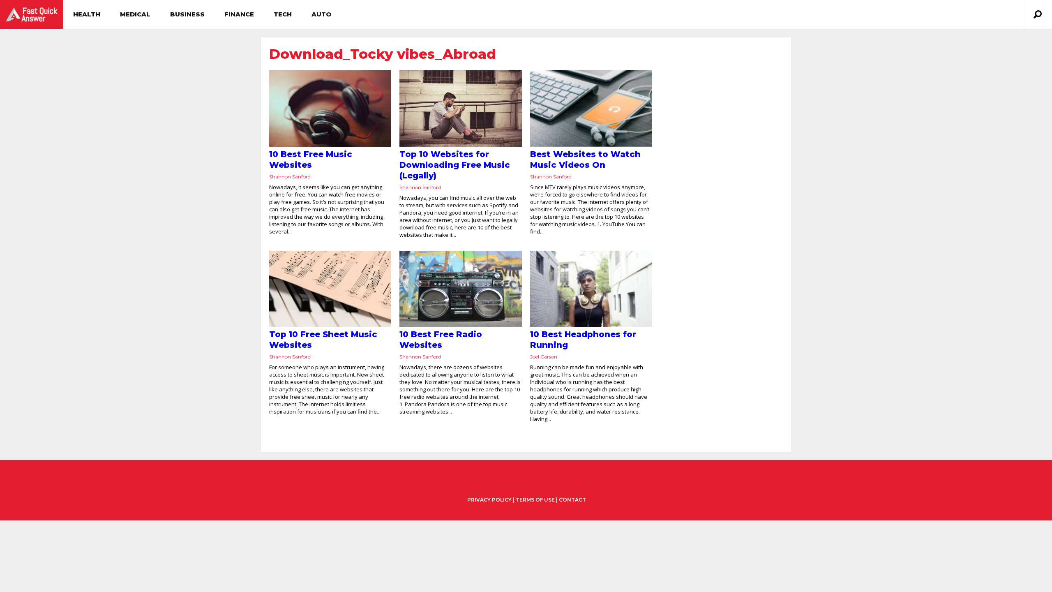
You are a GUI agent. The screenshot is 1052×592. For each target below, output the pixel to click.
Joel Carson (543, 357)
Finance (239, 14)
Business (187, 14)
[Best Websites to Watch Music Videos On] (591, 108)
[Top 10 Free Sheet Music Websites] (330, 289)
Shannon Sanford (290, 176)
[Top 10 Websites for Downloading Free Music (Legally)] (460, 108)
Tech (283, 14)
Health (86, 14)
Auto (321, 14)
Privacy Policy (489, 499)
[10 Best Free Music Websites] (330, 108)
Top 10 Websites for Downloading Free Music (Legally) (454, 164)
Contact (572, 500)
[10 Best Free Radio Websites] (460, 289)
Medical (135, 14)
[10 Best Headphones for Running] (591, 289)
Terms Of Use (535, 500)
